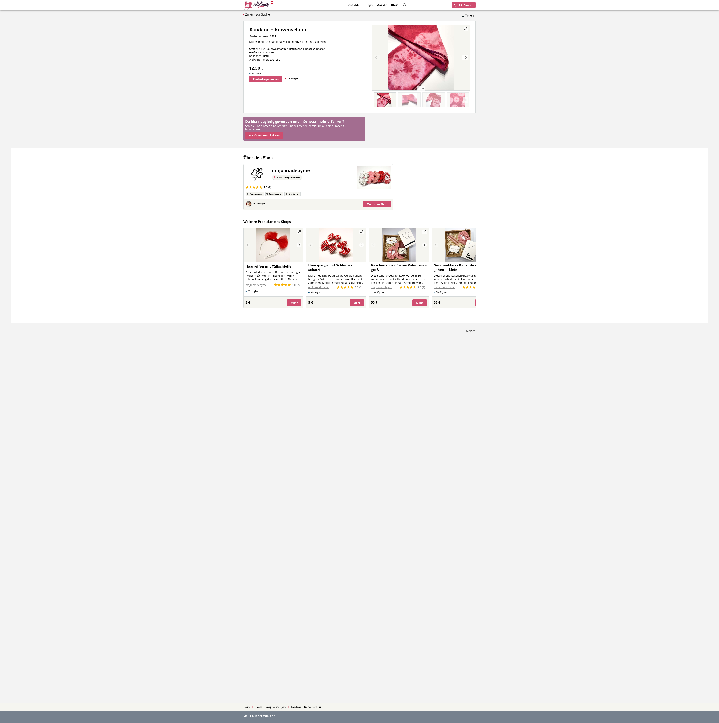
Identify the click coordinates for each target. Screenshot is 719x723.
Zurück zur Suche (257, 14)
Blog (394, 5)
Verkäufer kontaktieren (264, 135)
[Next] (465, 57)
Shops (368, 5)
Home (247, 707)
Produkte (353, 5)
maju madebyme (276, 707)
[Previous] (361, 178)
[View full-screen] (466, 29)
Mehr (377, 204)
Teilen (469, 15)
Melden (471, 331)
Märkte (381, 5)
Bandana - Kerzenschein (306, 707)
